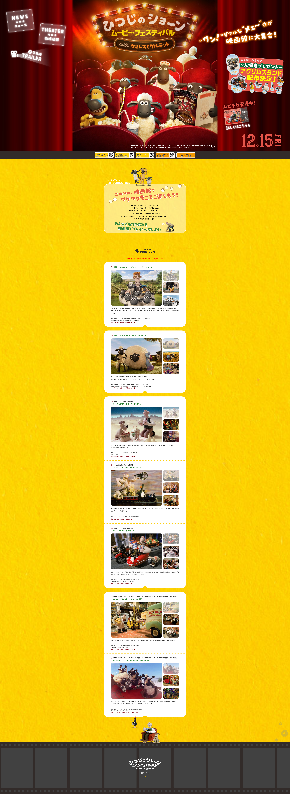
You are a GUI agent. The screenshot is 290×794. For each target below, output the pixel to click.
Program (260, 2)
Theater (271, 2)
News (224, 2)
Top (217, 2)
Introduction (246, 2)
